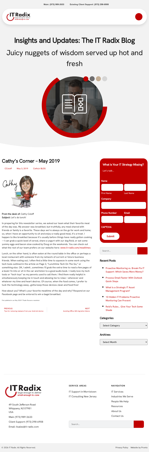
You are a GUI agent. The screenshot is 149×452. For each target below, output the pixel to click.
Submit (110, 236)
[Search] (142, 250)
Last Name (129, 193)
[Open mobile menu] (138, 16)
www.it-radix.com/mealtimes (75, 247)
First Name (106, 193)
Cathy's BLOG (39, 168)
